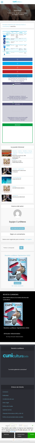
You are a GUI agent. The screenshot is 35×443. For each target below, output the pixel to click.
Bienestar (14, 151)
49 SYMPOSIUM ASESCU (18, 188)
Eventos (20, 151)
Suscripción (18, 283)
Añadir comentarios (21, 13)
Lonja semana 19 (16, 179)
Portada (5, 24)
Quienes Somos (7, 410)
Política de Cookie (8, 406)
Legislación (21, 169)
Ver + (13, 286)
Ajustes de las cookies (21, 435)
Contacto (5, 392)
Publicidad (5, 395)
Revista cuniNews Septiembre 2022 (17, 255)
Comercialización (16, 177)
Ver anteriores (19, 286)
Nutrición (15, 152)
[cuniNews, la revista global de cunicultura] (17, 1)
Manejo (30, 151)
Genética (25, 151)
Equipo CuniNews (19, 14)
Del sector (14, 169)
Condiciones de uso (8, 399)
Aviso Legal (6, 402)
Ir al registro (28, 239)
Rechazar (6, 434)
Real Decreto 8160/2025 (18, 197)
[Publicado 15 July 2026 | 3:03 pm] (17, 133)
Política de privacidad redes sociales (13, 417)
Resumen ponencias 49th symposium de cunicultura (19, 157)
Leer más (13, 431)
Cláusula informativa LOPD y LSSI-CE (13, 413)
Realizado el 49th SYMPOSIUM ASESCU (17, 161)
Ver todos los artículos (17, 228)
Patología (20, 152)
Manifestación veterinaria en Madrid (19, 171)
